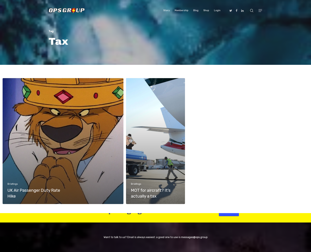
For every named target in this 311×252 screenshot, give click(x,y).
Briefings (12, 184)
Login (217, 10)
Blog (195, 10)
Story (166, 10)
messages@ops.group (194, 237)
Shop (206, 10)
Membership (181, 10)
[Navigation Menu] (260, 10)
